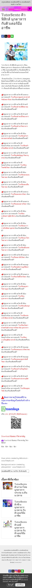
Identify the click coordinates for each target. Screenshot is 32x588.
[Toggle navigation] (30, 9)
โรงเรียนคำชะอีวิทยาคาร (20, 116)
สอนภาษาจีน (5, 560)
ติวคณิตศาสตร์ (13, 555)
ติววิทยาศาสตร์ (22, 555)
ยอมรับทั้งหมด (20, 585)
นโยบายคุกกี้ (14, 581)
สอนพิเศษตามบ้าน (22, 552)
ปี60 (11, 447)
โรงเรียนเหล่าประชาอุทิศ (19, 379)
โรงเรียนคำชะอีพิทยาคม (19, 107)
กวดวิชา (15, 552)
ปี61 (15, 447)
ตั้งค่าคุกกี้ (10, 585)
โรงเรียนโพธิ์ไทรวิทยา (19, 277)
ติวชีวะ (16, 557)
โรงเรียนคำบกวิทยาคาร (19, 126)
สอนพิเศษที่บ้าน (15, 550)
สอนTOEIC (12, 560)
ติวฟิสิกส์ (8, 557)
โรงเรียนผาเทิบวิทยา (18, 257)
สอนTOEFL (19, 560)
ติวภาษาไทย (22, 557)
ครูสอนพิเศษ (7, 550)
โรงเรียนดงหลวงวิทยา (19, 194)
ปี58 (2, 447)
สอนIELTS (25, 560)
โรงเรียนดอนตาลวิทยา (19, 204)
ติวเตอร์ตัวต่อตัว (7, 552)
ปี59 (6, 447)
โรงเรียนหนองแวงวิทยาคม (20, 349)
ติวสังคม (28, 557)
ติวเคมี (12, 557)
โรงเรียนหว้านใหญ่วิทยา (19, 369)
